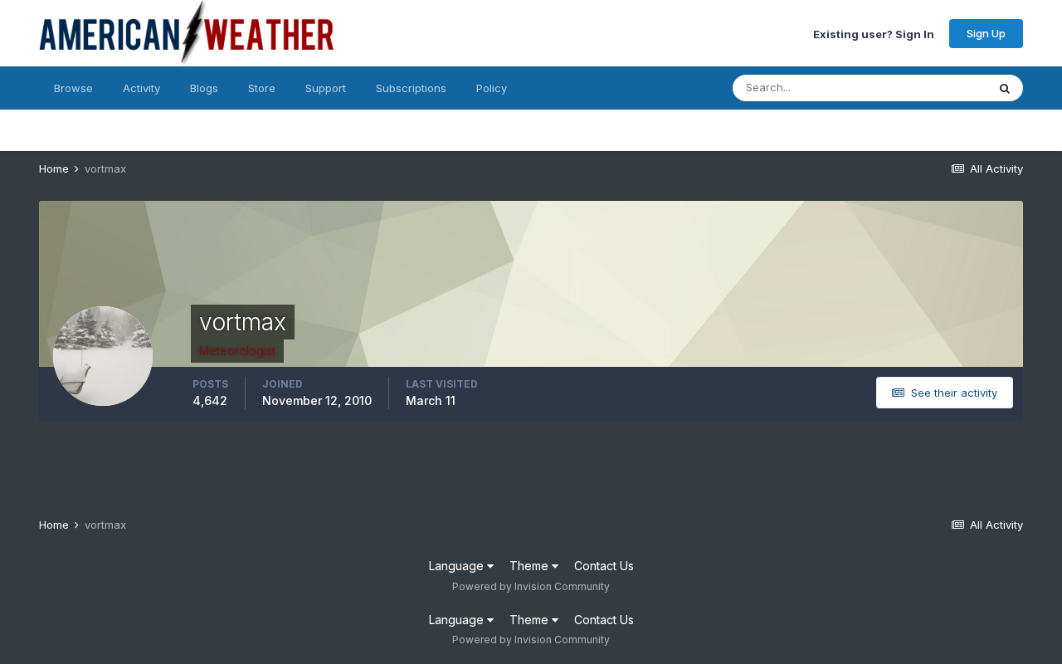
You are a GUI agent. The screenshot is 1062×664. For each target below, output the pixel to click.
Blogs (204, 88)
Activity (141, 88)
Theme (530, 566)
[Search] (1004, 88)
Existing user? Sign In (873, 33)
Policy (491, 88)
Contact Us (604, 566)
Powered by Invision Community (531, 586)
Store (261, 88)
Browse (73, 88)
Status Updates (926, 87)
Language (458, 566)
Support (325, 88)
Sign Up (986, 33)
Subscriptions (411, 88)
